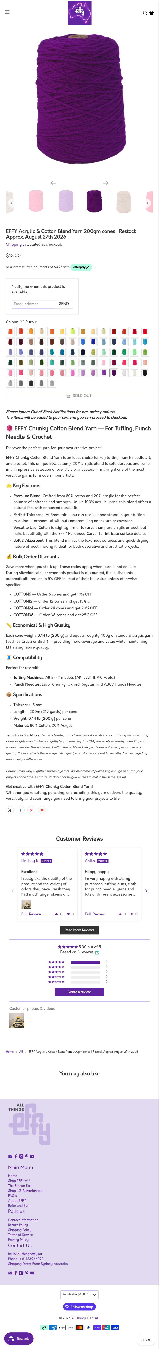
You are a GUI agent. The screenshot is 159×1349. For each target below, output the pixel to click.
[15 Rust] (114, 331)
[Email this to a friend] (42, 810)
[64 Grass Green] (145, 352)
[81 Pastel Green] (103, 352)
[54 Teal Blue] (62, 352)
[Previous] (53, 183)
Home (10, 1052)
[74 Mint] (51, 362)
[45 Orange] (10, 331)
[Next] (106, 183)
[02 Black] (145, 373)
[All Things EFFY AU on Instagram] (21, 1158)
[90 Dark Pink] (20, 373)
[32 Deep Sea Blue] (114, 342)
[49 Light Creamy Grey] (10, 383)
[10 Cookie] (31, 342)
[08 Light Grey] (51, 383)
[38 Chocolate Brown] (51, 342)
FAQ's (12, 1196)
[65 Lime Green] (93, 352)
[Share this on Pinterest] (31, 810)
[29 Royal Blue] (82, 342)
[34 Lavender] (93, 373)
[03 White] (134, 373)
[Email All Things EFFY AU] (10, 1158)
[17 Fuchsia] (134, 362)
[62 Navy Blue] (82, 352)
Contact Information (23, 1220)
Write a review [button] (79, 992)
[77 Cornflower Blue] (20, 352)
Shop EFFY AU (19, 1181)
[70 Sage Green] (82, 362)
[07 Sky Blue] (124, 342)
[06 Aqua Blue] (134, 342)
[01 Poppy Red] (145, 331)
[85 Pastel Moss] (31, 362)
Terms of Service (20, 1235)
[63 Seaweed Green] (62, 362)
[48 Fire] (124, 331)
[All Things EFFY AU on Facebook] (15, 1158)
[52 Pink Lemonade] (41, 373)
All (21, 1052)
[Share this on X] (10, 810)
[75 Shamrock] (124, 352)
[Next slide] (146, 890)
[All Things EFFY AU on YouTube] (32, 1158)
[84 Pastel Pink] (31, 373)
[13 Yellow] (62, 331)
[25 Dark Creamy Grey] (20, 383)
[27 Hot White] (124, 373)
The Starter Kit (19, 1186)
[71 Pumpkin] (51, 331)
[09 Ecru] (72, 342)
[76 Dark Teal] (51, 352)
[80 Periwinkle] (10, 352)
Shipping (14, 245)
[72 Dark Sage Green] (93, 362)
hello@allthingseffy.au (25, 1254)
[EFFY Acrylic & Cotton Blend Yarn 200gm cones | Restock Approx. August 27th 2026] (79, 103)
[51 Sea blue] (103, 342)
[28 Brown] (41, 342)
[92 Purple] (114, 373)
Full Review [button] (31, 914)
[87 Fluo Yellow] (72, 331)
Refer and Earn (19, 1206)
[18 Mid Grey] (41, 383)
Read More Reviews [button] (79, 930)
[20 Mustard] (82, 331)
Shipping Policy (19, 1230)
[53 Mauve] (82, 373)
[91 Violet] (103, 373)
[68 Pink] (10, 373)
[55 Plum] (114, 362)
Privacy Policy (18, 1240)
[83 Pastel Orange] (41, 331)
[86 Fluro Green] (134, 352)
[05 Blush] (103, 362)
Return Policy (18, 1225)
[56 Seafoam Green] (72, 362)
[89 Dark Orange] (20, 331)
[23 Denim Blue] (31, 352)
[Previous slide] (12, 890)
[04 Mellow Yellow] (93, 331)
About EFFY (17, 1201)
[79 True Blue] (93, 342)
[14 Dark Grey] (31, 383)
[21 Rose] (62, 373)
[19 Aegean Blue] (72, 352)
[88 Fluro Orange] (31, 331)
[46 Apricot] (145, 362)
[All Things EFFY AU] (79, 13)
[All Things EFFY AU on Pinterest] (26, 1158)
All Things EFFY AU (85, 1318)
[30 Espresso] (62, 342)
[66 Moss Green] (20, 362)
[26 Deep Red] (10, 342)
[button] (56, 914)
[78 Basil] (41, 362)
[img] (32, 854)
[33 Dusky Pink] (72, 373)
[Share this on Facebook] (21, 810)
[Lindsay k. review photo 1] (26, 904)
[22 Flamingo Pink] (51, 373)
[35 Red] (134, 331)
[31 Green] (114, 352)
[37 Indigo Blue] (41, 352)
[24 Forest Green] (10, 362)
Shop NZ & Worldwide (25, 1191)
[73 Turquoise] (145, 342)
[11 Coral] (124, 362)
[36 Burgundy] (20, 342)
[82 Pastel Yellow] (103, 331)
